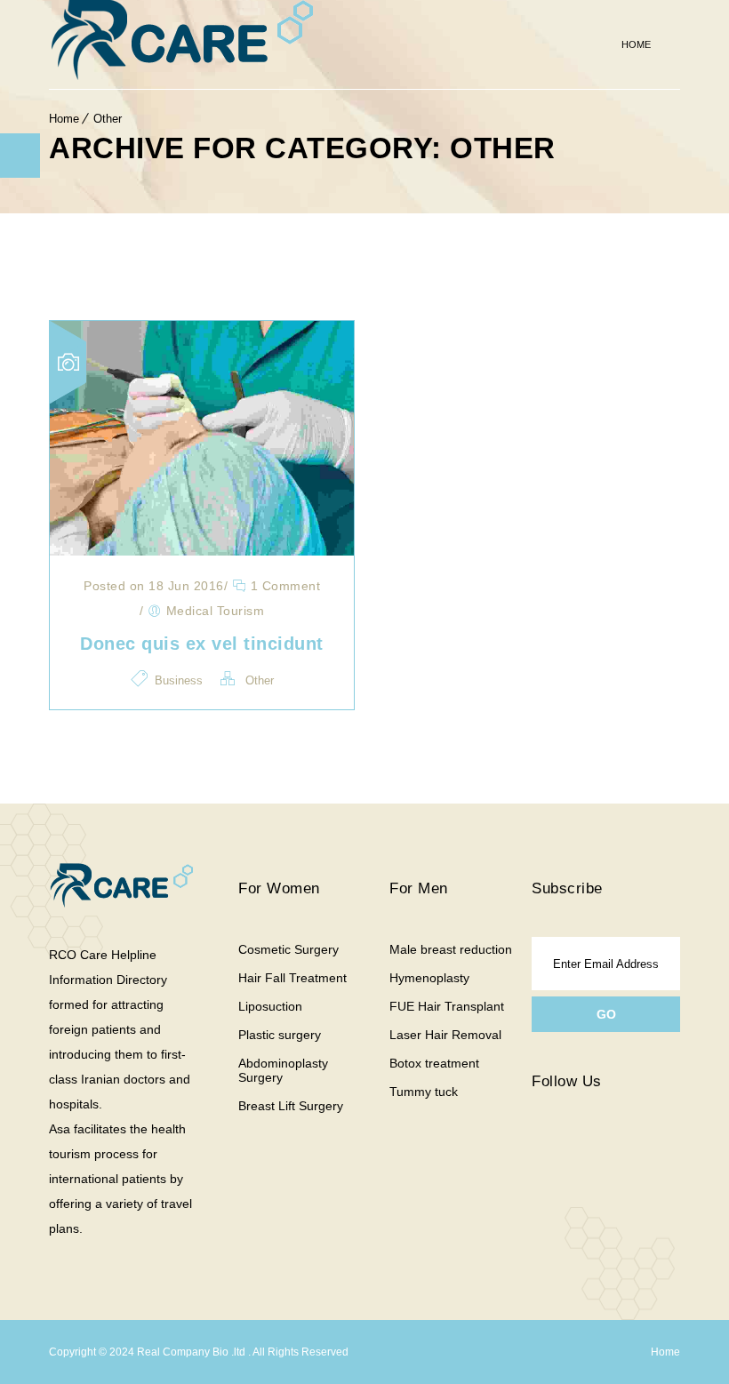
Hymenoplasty (429, 978)
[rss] (607, 1148)
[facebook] (540, 1148)
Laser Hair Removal (445, 1035)
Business (179, 680)
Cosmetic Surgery (288, 949)
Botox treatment (434, 1063)
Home (636, 44)
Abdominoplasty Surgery (283, 1070)
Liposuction (270, 1006)
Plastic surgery (279, 1035)
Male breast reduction (450, 949)
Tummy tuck (423, 1091)
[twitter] (563, 1148)
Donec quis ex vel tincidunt (202, 643)
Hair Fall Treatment (292, 978)
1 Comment (283, 586)
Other (107, 118)
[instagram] (585, 1148)
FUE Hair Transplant (446, 1006)
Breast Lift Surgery (290, 1106)
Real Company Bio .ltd (192, 1352)
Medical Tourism (215, 611)
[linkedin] (629, 1137)
